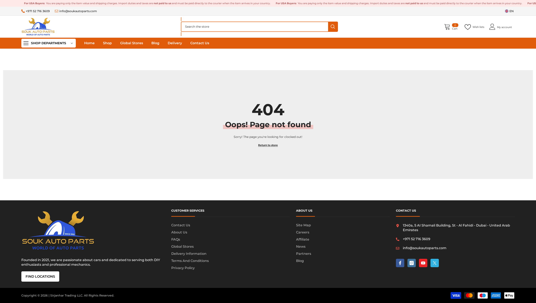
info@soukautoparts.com (78, 11)
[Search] (259, 27)
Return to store (268, 145)
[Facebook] (400, 263)
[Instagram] (411, 263)
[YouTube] (423, 263)
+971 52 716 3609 (38, 11)
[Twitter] (434, 263)
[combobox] (254, 26)
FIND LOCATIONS (40, 276)
